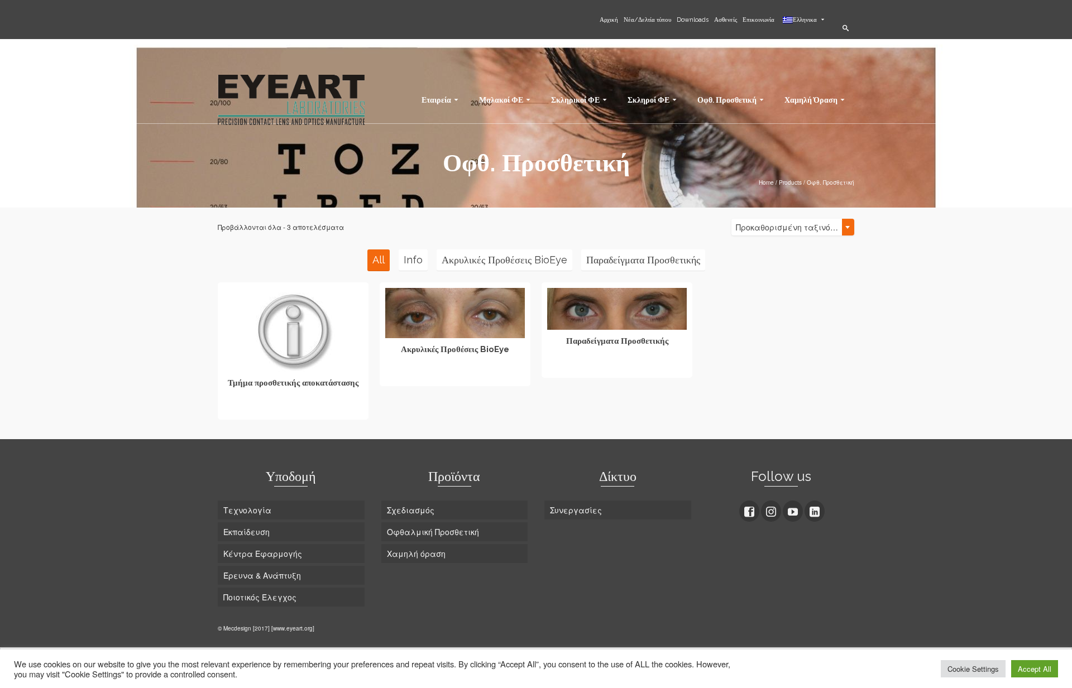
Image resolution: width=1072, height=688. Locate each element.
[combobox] (792, 227)
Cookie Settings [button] (973, 668)
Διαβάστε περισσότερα (293, 410)
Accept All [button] (1034, 668)
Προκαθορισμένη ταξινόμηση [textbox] (793, 227)
